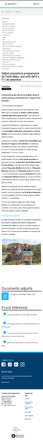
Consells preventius (8, 28)
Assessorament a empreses (11, 51)
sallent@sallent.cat (10, 405)
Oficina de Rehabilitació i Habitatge (13, 57)
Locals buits (6, 35)
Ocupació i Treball (8, 53)
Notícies (17, 11)
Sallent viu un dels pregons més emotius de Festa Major (20, 344)
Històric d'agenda (7, 33)
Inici (3, 11)
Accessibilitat (29, 415)
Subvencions (6, 48)
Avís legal (28, 412)
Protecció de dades (29, 407)
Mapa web (28, 419)
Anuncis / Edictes (7, 44)
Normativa (5, 62)
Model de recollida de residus (11, 60)
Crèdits (27, 398)
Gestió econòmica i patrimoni (11, 55)
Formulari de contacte (29, 402)
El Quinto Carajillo (17, 152)
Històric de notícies (8, 30)
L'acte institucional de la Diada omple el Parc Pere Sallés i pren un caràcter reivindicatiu (20, 334)
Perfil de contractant (8, 64)
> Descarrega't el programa (12, 106)
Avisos (4, 37)
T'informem (8, 11)
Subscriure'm (6, 382)
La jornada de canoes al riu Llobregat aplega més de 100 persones (21, 325)
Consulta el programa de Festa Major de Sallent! (22, 315)
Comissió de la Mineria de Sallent (12, 66)
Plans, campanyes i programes (12, 46)
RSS (3, 39)
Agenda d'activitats (8, 24)
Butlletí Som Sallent (8, 26)
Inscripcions (6, 69)
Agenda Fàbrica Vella (9, 42)
